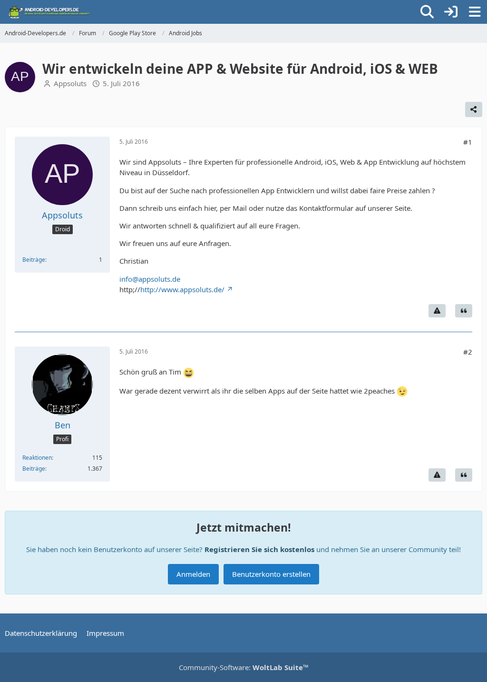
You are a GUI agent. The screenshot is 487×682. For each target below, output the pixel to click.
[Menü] (474, 11)
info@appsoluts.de (149, 279)
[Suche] (427, 11)
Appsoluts (70, 83)
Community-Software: (244, 667)
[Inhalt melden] (437, 310)
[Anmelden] (450, 12)
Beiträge (33, 260)
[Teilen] (473, 109)
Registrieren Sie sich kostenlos (259, 549)
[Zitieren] (463, 310)
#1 (467, 142)
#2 (467, 351)
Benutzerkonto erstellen (271, 574)
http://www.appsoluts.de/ (182, 289)
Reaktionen (37, 458)
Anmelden (193, 574)
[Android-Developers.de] (49, 11)
